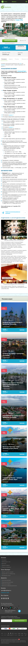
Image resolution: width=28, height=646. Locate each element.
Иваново (14, 1)
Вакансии (4, 563)
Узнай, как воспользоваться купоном (12, 212)
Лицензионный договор (7, 582)
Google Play (13, 608)
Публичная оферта (6, 584)
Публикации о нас (6, 561)
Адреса (11, 59)
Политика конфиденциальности (9, 585)
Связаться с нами (5, 592)
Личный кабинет (26, 1)
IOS (21, 63)
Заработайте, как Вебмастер (8, 573)
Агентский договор (6, 580)
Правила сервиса (6, 565)
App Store (5, 608)
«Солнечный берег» (21, 71)
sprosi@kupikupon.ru (6, 590)
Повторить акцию (9, 40)
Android (3, 64)
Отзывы (17, 59)
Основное (4, 59)
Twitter (6, 598)
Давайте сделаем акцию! (7, 572)
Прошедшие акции (6, 575)
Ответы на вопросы (6, 567)
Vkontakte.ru (4, 598)
